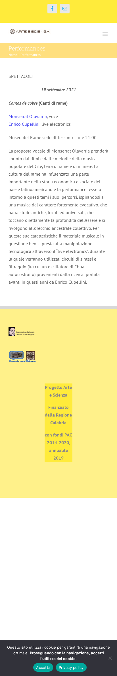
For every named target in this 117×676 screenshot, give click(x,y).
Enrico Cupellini (24, 124)
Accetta (43, 667)
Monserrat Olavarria (28, 116)
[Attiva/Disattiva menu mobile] (105, 34)
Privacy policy (71, 667)
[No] (110, 658)
